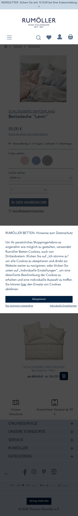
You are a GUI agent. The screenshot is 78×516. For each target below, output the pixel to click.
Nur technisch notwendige (19, 306)
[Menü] (9, 37)
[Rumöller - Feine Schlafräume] (39, 22)
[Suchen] (38, 37)
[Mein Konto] (59, 37)
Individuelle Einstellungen (63, 306)
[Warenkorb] (70, 37)
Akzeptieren (39, 299)
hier (23, 284)
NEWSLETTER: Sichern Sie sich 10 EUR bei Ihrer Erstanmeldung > (39, 4)
